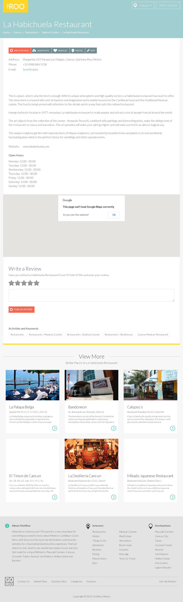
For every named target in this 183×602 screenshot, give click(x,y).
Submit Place (40, 581)
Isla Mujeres (161, 554)
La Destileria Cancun (84, 475)
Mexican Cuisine (128, 531)
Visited (79, 50)
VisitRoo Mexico (15, 6)
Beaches (97, 549)
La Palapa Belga (21, 407)
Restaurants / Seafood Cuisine (83, 334)
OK (114, 214)
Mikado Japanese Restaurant (150, 475)
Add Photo (43, 50)
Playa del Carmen (164, 531)
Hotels (96, 536)
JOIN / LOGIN (168, 5)
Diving (95, 554)
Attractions (125, 540)
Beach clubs (125, 545)
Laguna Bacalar (163, 567)
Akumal (159, 549)
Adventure (98, 545)
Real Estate (125, 536)
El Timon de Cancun (25, 475)
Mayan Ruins (99, 558)
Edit (93, 50)
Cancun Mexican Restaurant (153, 334)
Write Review (21, 50)
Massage (124, 554)
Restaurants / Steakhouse (119, 334)
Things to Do (99, 540)
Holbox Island (162, 558)
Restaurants (17, 334)
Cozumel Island (163, 545)
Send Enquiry (30, 69)
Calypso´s (135, 407)
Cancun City (161, 536)
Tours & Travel (127, 558)
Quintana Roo (59, 581)
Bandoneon (77, 407)
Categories (77, 581)
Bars (95, 562)
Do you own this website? (76, 215)
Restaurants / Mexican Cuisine (45, 334)
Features (91, 581)
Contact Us (23, 581)
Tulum (158, 540)
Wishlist (62, 50)
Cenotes (123, 549)
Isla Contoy (161, 562)
